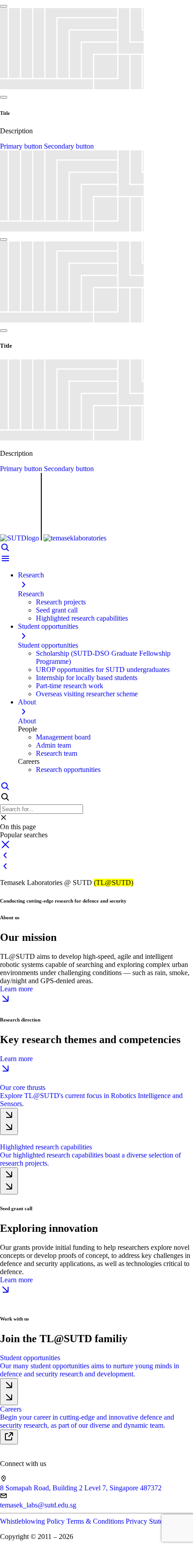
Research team (56, 753)
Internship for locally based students (86, 677)
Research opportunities (68, 769)
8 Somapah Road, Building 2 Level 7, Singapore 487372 (81, 1488)
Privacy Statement (151, 1521)
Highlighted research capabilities (82, 618)
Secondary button (69, 146)
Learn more (16, 989)
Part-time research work (69, 686)
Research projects (61, 602)
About (27, 721)
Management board (63, 737)
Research (31, 594)
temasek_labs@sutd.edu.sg (38, 1505)
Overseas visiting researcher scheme (87, 694)
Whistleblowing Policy (33, 1521)
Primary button (22, 146)
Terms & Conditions (96, 1521)
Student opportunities (48, 645)
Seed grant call (57, 610)
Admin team (53, 745)
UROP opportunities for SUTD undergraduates (103, 669)
